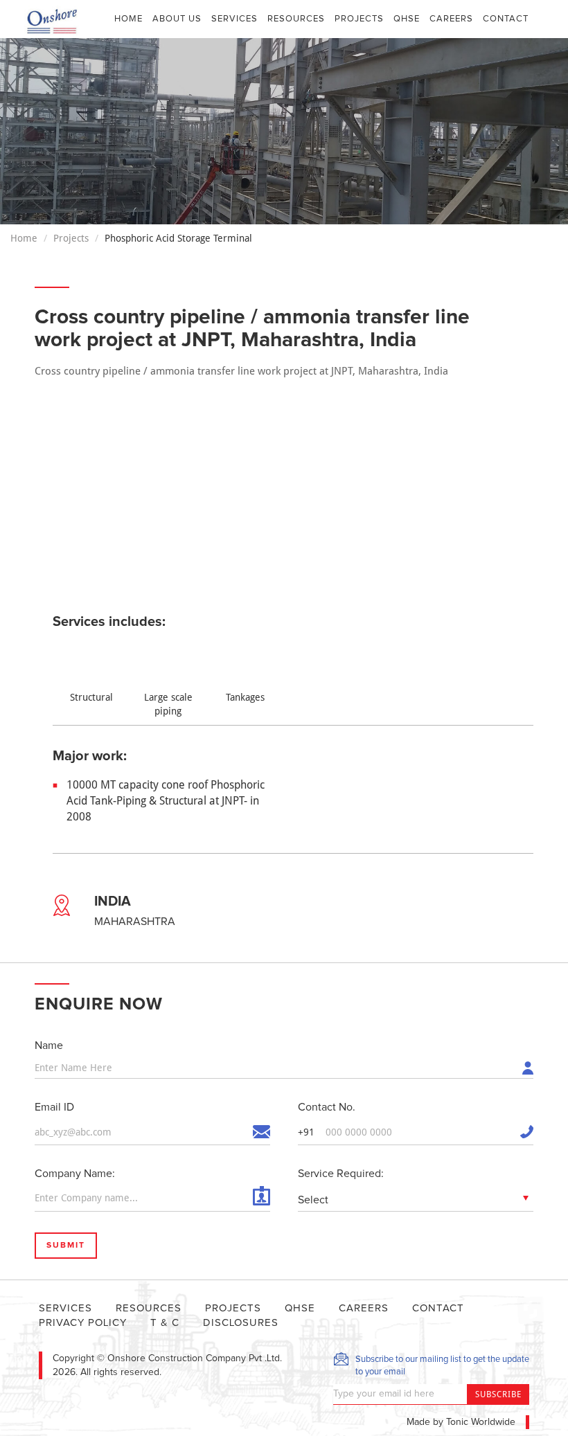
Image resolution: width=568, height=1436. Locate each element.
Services (234, 19)
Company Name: (75, 1173)
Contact (506, 19)
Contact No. (326, 1107)
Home (131, 19)
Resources (296, 19)
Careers (451, 19)
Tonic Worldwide (480, 1422)
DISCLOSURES (240, 1323)
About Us (177, 19)
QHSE (406, 19)
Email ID (54, 1107)
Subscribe (498, 1394)
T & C (164, 1323)
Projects (359, 19)
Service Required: (341, 1173)
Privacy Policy (83, 1323)
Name (49, 1045)
